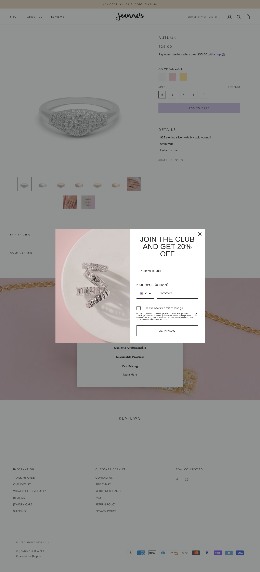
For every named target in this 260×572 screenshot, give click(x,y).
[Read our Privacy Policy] (195, 314)
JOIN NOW (167, 330)
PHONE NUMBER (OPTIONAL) (152, 285)
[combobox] (145, 294)
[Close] (200, 234)
